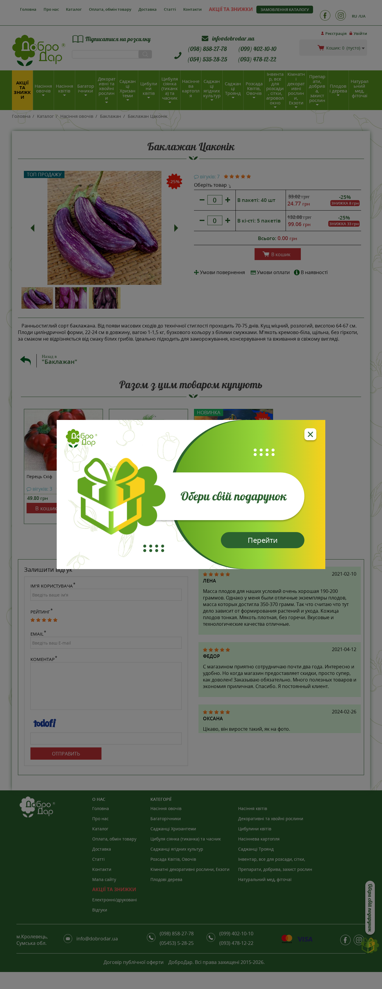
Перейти (263, 540)
